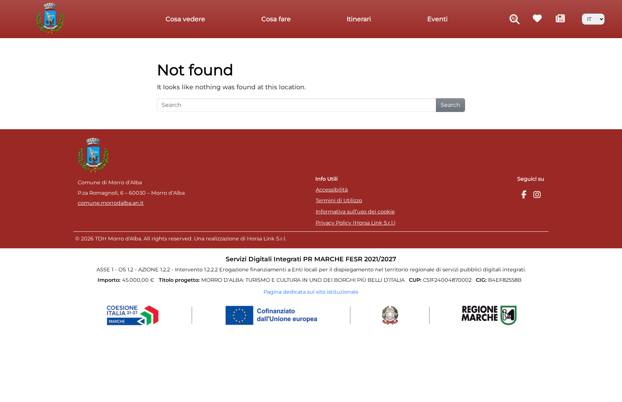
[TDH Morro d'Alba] (51, 18)
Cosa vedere (185, 19)
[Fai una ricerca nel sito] (515, 19)
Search (450, 104)
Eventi (437, 19)
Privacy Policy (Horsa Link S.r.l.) (356, 223)
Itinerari (359, 19)
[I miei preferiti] (538, 19)
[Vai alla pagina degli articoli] (561, 19)
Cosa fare (276, 19)
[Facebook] (524, 195)
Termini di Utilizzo (339, 200)
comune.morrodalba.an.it (111, 203)
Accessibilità (332, 189)
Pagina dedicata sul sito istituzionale (311, 292)
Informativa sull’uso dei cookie (355, 211)
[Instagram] (537, 195)
